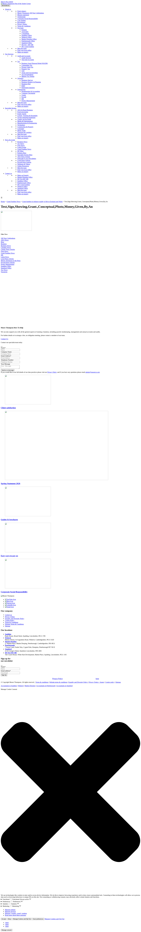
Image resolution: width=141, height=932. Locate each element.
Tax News (20, 144)
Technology (21, 125)
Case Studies (21, 20)
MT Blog (20, 151)
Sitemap (7, 626)
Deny (9, 919)
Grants (23, 95)
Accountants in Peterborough (45, 686)
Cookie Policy (9, 620)
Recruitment (21, 22)
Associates (24, 32)
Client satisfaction (8, 408)
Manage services (10, 911)
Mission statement (23, 15)
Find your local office (24, 50)
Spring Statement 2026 (10, 483)
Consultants (25, 33)
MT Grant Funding (27, 46)
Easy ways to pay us (9, 556)
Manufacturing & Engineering (27, 123)
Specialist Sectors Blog (24, 155)
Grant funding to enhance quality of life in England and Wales (42, 201)
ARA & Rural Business (25, 110)
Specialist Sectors (10, 108)
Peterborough (10, 645)
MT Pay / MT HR (27, 45)
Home (3, 201)
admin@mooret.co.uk (92, 372)
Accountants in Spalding (9, 686)
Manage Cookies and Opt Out (22, 919)
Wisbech (8, 638)
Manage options (10, 910)
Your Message (5, 364)
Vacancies (4, 272)
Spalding (8, 634)
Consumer (20, 129)
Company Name (6, 352)
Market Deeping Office (29, 39)
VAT (23, 71)
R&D (23, 86)
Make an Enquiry (23, 175)
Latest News (5, 257)
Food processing (22, 112)
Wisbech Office (26, 37)
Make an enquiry (22, 52)
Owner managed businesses (26, 117)
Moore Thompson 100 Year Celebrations (30, 13)
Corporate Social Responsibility (27, 18)
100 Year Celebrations (8, 238)
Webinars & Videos (23, 164)
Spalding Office (26, 35)
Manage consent (7, 930)
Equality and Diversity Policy (14, 618)
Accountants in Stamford (64, 686)
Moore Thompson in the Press (10, 261)
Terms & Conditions (24, 26)
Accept (4, 919)
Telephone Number (7, 360)
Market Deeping (10, 641)
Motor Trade (21, 130)
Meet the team (22, 48)
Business (4, 244)
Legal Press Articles (23, 160)
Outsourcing (21, 89)
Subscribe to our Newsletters (26, 158)
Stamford (8, 649)
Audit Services (26, 58)
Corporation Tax (26, 65)
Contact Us (4, 339)
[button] (70, 792)
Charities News (6, 247)
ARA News (5, 240)
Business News (22, 142)
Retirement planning (28, 88)
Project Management (28, 101)
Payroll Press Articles (24, 162)
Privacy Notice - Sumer (96, 682)
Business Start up (27, 80)
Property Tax (25, 69)
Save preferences (38, 919)
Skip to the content (7, 2)
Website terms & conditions (58, 682)
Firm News (21, 145)
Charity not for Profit (24, 119)
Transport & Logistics (24, 132)
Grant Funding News (24, 149)
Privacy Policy (52, 372)
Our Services (9, 54)
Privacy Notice (22, 24)
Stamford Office (26, 43)
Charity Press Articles (8, 249)
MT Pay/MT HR (22, 179)
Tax (18, 61)
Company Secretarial (28, 93)
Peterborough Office (28, 41)
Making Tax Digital (27, 76)
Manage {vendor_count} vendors (16, 913)
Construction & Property (25, 127)
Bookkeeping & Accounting (30, 91)
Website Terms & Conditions (14, 624)
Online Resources (23, 166)
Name (3, 348)
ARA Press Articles (23, 157)
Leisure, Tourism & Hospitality (27, 116)
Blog (2, 242)
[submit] (1, 346)
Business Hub (26, 84)
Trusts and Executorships (29, 73)
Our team (20, 28)
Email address (6, 671)
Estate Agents (21, 114)
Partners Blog (21, 153)
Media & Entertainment (25, 121)
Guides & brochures (9, 520)
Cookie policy (109, 682)
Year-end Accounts (27, 60)
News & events (10, 140)
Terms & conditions (42, 682)
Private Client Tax (27, 67)
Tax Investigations (27, 74)
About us (8, 9)
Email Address (6, 356)
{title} (7, 922)
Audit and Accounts (23, 56)
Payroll (23, 97)
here (97, 679)
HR (22, 99)
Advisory (20, 78)
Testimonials (21, 17)
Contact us (8, 173)
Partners (24, 30)
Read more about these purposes (15, 915)
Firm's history (21, 11)
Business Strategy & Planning (31, 82)
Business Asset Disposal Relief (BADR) (34, 63)
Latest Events (21, 147)
